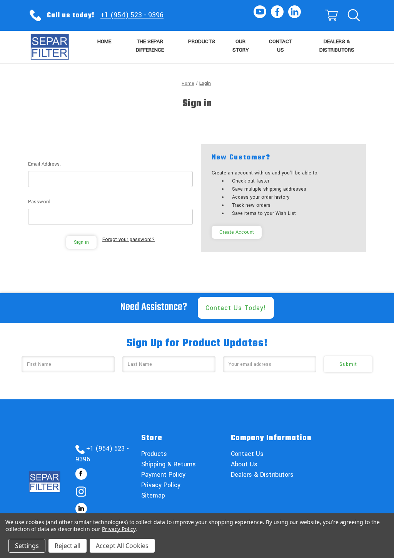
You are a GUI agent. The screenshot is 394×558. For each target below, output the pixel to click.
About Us (244, 464)
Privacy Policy (160, 485)
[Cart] (331, 15)
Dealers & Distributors (336, 46)
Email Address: (44, 164)
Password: (40, 201)
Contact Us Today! (235, 307)
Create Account (236, 232)
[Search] (353, 15)
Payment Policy (163, 474)
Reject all (67, 545)
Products (201, 41)
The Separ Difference (150, 46)
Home (104, 41)
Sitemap (153, 495)
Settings (27, 545)
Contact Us (280, 46)
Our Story (240, 46)
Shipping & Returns (168, 464)
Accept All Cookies (122, 545)
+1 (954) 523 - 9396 (132, 15)
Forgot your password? (128, 239)
